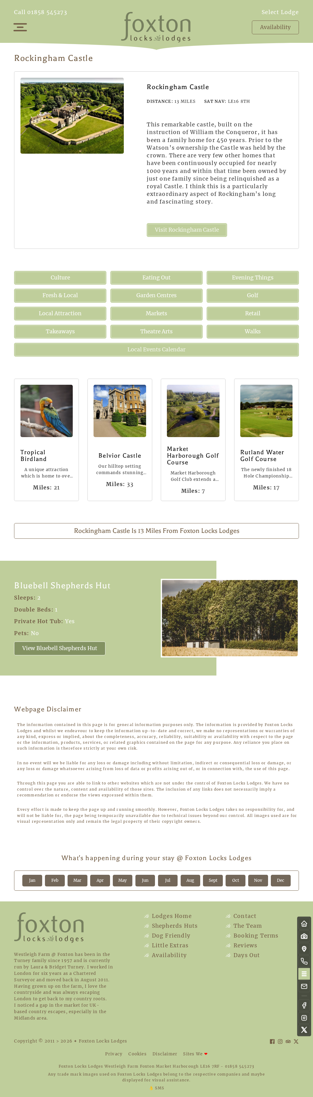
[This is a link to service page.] (304, 936)
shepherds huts (175, 926)
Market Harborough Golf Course (193, 455)
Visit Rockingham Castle (187, 230)
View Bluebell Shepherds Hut (59, 648)
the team (248, 926)
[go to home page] (156, 27)
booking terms (256, 935)
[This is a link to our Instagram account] (304, 1018)
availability (169, 955)
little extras (170, 945)
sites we (195, 1054)
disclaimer (165, 1054)
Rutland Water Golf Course (262, 455)
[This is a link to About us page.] (304, 961)
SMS (156, 1088)
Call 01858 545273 (40, 12)
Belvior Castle (119, 455)
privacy (114, 1054)
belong (170, 1074)
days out (247, 955)
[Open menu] (20, 27)
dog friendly (171, 935)
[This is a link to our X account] (304, 1030)
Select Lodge (280, 12)
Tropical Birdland (33, 455)
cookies (137, 1054)
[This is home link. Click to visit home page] (304, 924)
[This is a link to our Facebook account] (304, 1005)
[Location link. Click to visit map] (304, 949)
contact (245, 916)
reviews (245, 945)
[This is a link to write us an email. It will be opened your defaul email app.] (304, 986)
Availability (275, 27)
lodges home (172, 916)
